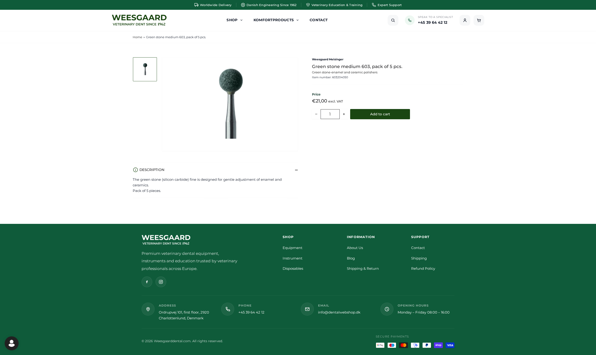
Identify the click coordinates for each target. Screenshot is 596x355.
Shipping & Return (363, 268)
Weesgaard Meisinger (327, 59)
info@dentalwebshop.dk (339, 312)
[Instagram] (161, 281)
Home (137, 37)
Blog (351, 258)
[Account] (465, 20)
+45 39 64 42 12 (251, 312)
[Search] (393, 20)
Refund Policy (423, 268)
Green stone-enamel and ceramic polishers (344, 72)
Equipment (292, 248)
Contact (418, 248)
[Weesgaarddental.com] (139, 20)
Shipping (419, 258)
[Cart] (479, 20)
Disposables (293, 268)
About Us (355, 248)
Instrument (292, 258)
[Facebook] (147, 281)
